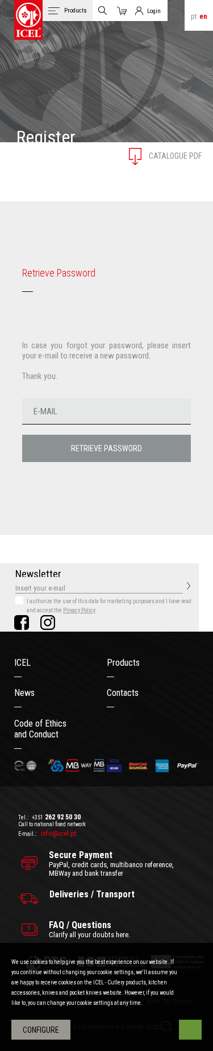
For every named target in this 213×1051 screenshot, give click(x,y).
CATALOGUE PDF (174, 155)
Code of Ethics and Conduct (40, 729)
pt (194, 16)
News (24, 692)
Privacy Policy (79, 610)
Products (123, 662)
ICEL (22, 662)
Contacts (123, 692)
